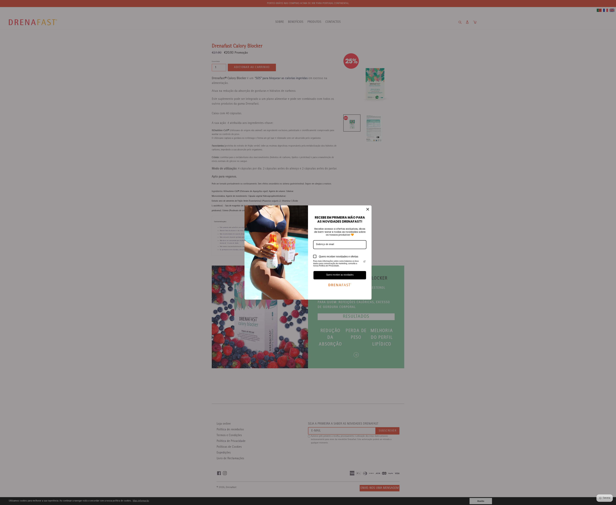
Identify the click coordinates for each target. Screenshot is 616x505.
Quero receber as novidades (340, 275)
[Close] (368, 209)
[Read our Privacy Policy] (364, 261)
